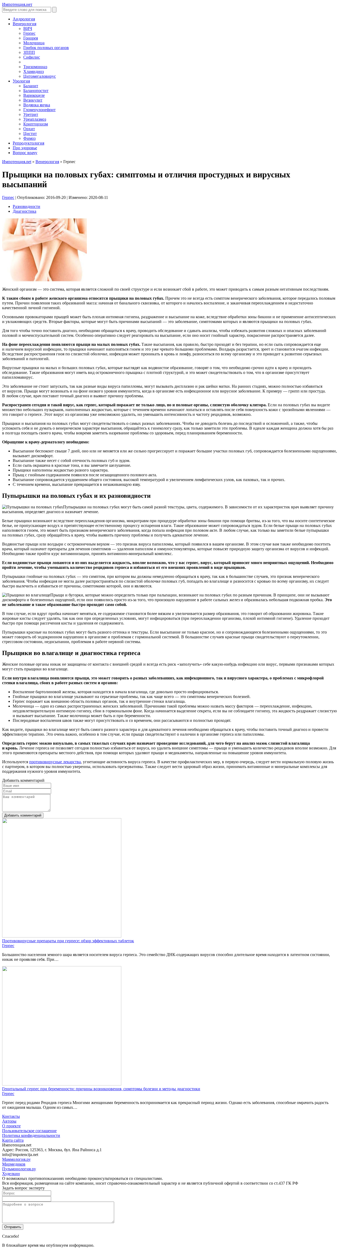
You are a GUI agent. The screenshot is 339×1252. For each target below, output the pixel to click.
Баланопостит (35, 90)
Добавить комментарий (22, 815)
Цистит (30, 133)
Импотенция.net (16, 161)
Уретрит (30, 114)
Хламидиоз (33, 71)
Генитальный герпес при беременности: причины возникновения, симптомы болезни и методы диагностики (101, 1089)
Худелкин (11, 1173)
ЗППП (29, 52)
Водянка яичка (36, 105)
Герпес (29, 33)
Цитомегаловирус (39, 76)
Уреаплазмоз (34, 119)
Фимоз (29, 138)
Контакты (11, 1116)
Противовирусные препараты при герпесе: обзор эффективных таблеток (68, 941)
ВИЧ (27, 28)
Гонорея (30, 38)
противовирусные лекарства (55, 762)
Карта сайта (13, 1140)
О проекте (11, 1126)
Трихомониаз (35, 66)
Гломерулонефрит (39, 109)
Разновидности (26, 206)
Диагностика (24, 211)
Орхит (29, 128)
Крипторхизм (35, 124)
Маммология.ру (16, 1159)
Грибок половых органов (46, 47)
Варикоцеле (34, 95)
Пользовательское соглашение (29, 1130)
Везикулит (32, 100)
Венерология (47, 161)
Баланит (30, 86)
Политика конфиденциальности (31, 1135)
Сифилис (31, 57)
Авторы (9, 1121)
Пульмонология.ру (19, 1169)
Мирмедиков (13, 1164)
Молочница (33, 43)
